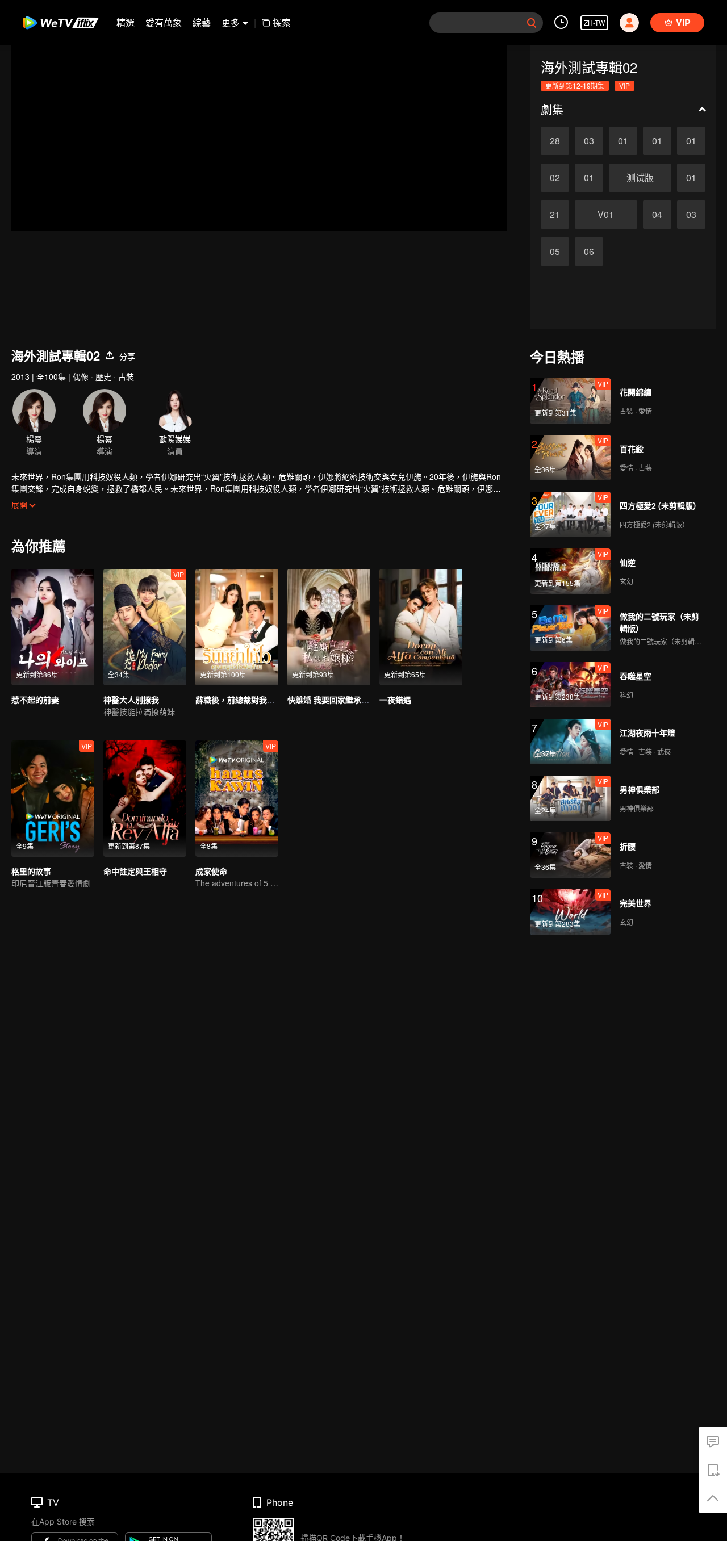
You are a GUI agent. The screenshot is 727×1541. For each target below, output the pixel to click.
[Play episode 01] (623, 141)
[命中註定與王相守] (144, 798)
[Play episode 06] (589, 251)
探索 (282, 22)
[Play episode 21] (555, 214)
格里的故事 (31, 871)
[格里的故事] (52, 798)
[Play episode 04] (657, 214)
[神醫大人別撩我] (144, 627)
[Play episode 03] (589, 141)
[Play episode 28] (555, 141)
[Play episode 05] (555, 251)
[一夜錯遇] (420, 627)
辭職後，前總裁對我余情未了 (247, 699)
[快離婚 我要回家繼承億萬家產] (328, 627)
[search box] (531, 23)
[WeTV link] (61, 23)
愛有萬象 (163, 22)
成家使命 (211, 871)
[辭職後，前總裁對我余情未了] (236, 627)
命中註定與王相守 (135, 871)
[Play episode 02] (555, 178)
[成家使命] (236, 798)
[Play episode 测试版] (640, 178)
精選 (125, 22)
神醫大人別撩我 (131, 699)
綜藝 (202, 22)
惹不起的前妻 (35, 699)
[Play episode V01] (606, 214)
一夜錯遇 (395, 699)
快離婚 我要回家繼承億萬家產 (340, 699)
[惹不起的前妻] (52, 627)
